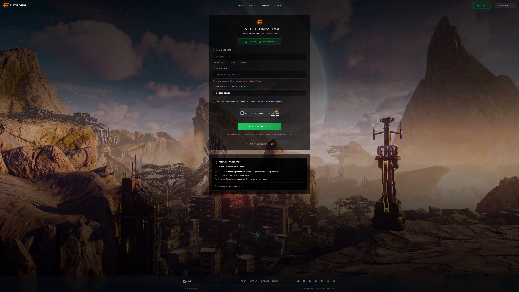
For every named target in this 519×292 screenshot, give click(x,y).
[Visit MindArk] (188, 281)
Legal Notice (319, 288)
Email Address (223, 50)
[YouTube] (304, 281)
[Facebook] (316, 281)
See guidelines (255, 81)
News (275, 281)
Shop (243, 281)
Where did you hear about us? (232, 87)
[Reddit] (322, 281)
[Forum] (334, 281)
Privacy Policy (331, 288)
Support (265, 281)
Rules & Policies (307, 288)
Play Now (482, 5)
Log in (271, 144)
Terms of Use (263, 134)
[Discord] (298, 281)
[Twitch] (310, 281)
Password (221, 68)
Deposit (253, 281)
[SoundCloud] (328, 281)
